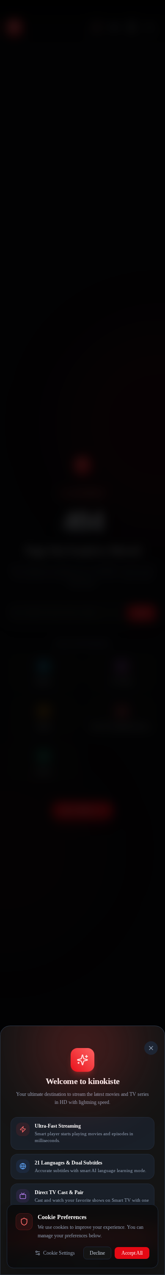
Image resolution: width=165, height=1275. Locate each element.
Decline (97, 1253)
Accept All (132, 1253)
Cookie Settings (59, 1253)
